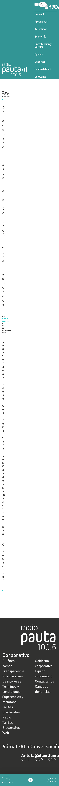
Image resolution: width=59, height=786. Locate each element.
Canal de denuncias (43, 689)
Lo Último (40, 76)
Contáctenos (44, 681)
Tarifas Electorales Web (11, 727)
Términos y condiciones (11, 689)
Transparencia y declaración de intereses (13, 676)
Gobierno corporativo (43, 663)
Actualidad (41, 29)
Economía (40, 36)
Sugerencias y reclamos (12, 699)
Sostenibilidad (43, 69)
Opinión (39, 54)
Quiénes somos (8, 663)
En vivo (6, 778)
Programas (41, 21)
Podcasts (40, 14)
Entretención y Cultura (43, 45)
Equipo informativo (43, 673)
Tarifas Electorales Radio (11, 712)
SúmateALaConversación (21, 746)
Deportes (40, 61)
